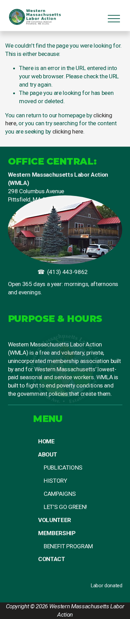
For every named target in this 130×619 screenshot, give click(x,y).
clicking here (68, 131)
